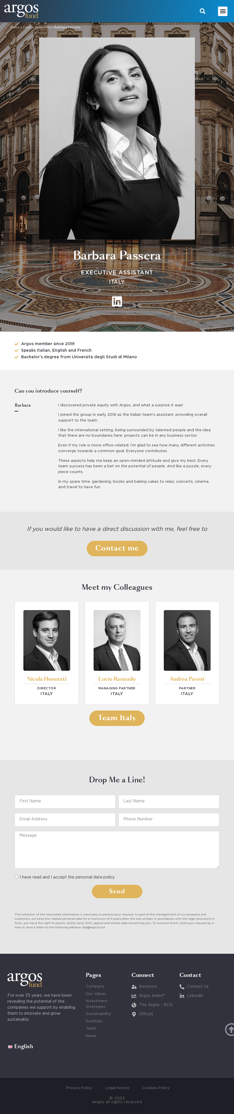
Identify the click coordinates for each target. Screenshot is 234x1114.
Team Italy (43, 27)
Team (27, 27)
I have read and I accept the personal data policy (67, 877)
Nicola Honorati (46, 679)
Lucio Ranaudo (117, 679)
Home (15, 27)
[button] (202, 11)
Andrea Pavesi (187, 679)
